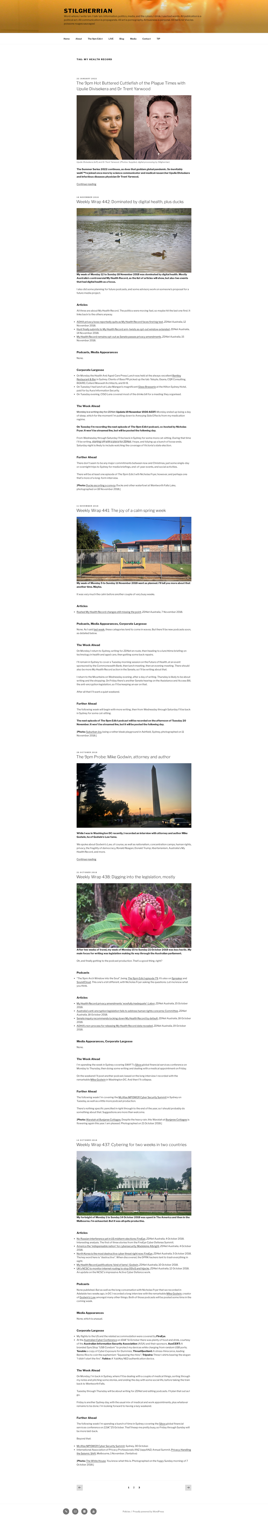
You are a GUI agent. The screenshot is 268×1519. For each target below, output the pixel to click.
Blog (121, 38)
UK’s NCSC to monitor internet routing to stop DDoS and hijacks (113, 1268)
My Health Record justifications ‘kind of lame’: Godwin (107, 1264)
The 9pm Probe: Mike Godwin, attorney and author (123, 756)
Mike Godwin (98, 1079)
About (79, 38)
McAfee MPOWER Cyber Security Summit (142, 1097)
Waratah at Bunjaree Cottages (103, 1119)
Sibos (138, 1064)
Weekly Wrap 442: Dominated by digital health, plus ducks (130, 201)
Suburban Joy (93, 731)
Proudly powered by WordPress (148, 1511)
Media (133, 38)
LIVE (111, 38)
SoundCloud (84, 982)
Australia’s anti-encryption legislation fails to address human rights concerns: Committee (127, 1010)
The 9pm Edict (95, 38)
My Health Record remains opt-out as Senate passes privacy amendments (119, 336)
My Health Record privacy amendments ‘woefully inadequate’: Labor (116, 1003)
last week (99, 629)
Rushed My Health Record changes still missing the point (109, 611)
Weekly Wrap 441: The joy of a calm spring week (121, 510)
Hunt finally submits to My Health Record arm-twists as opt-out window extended (123, 329)
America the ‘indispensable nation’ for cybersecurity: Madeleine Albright (118, 1246)
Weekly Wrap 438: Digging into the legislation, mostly (125, 876)
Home (67, 38)
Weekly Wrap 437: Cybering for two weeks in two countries (131, 1144)
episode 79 (143, 978)
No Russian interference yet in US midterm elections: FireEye (111, 1238)
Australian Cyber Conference (100, 1340)
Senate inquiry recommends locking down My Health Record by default (117, 1018)
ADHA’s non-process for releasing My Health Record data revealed (115, 1025)
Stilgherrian (88, 10)
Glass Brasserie (147, 386)
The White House (96, 1460)
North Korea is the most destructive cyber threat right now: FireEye (114, 1253)
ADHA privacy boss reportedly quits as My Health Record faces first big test (120, 321)
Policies (126, 1511)
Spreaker (177, 978)
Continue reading (86, 184)
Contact (146, 38)
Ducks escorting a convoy (100, 485)
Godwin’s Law (88, 1297)
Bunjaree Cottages (176, 1119)
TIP (158, 38)
